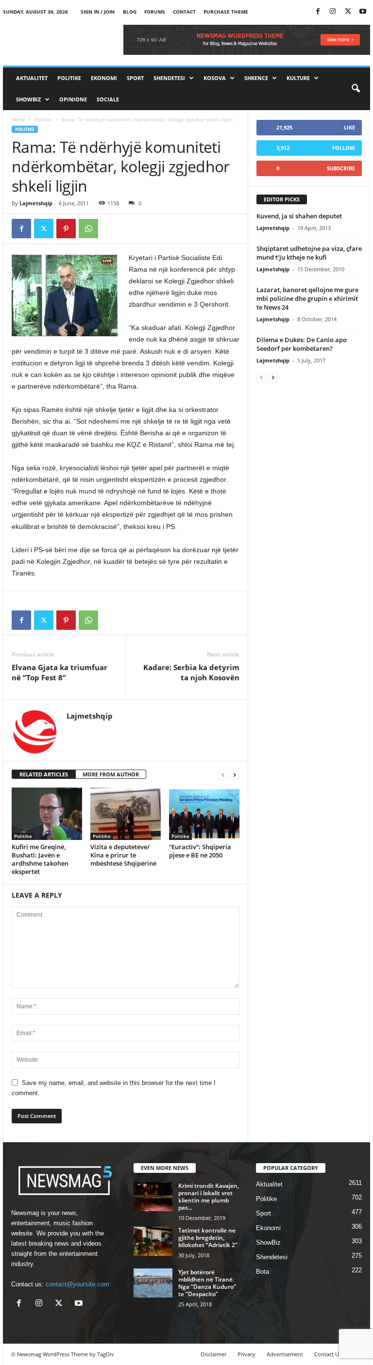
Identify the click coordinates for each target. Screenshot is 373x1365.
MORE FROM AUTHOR (111, 774)
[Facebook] (317, 12)
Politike (69, 78)
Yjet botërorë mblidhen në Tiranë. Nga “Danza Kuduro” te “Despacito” (207, 1283)
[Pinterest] (66, 228)
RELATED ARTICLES (43, 774)
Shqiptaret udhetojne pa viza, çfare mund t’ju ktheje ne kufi (309, 253)
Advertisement (285, 1354)
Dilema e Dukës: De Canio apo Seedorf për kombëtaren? (301, 344)
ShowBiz (28, 99)
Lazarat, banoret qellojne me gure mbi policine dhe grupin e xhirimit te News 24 (307, 298)
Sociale (108, 99)
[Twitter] (348, 12)
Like (349, 127)
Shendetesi (169, 78)
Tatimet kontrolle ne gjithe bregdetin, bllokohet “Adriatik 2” (207, 1237)
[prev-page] (223, 775)
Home (18, 119)
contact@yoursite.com (77, 1284)
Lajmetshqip (35, 203)
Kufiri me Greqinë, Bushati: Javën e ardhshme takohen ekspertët (40, 859)
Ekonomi (104, 78)
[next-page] (234, 775)
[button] (355, 88)
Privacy (246, 1354)
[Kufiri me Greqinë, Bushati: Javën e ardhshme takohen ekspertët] (47, 814)
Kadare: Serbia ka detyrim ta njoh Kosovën (191, 672)
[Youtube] (363, 12)
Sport (135, 78)
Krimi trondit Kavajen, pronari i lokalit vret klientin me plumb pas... (208, 1197)
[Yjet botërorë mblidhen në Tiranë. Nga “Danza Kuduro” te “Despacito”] (153, 1283)
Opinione (73, 99)
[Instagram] (333, 12)
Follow (343, 147)
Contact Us (327, 1354)
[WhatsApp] (88, 228)
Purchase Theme (225, 11)
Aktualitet (32, 78)
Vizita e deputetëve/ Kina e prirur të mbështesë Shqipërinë (123, 855)
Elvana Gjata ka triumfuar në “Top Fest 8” (59, 672)
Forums (154, 11)
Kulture (298, 78)
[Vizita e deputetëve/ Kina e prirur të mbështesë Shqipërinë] (125, 814)
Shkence (256, 78)
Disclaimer (213, 1354)
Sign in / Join (98, 11)
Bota (262, 1271)
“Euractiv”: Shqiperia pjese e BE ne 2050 (200, 850)
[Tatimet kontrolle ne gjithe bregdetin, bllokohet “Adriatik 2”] (153, 1241)
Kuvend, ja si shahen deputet (299, 216)
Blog (129, 11)
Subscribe (341, 168)
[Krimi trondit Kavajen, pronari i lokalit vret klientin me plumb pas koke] (153, 1196)
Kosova (214, 78)
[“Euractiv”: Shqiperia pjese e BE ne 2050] (204, 814)
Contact (184, 11)
